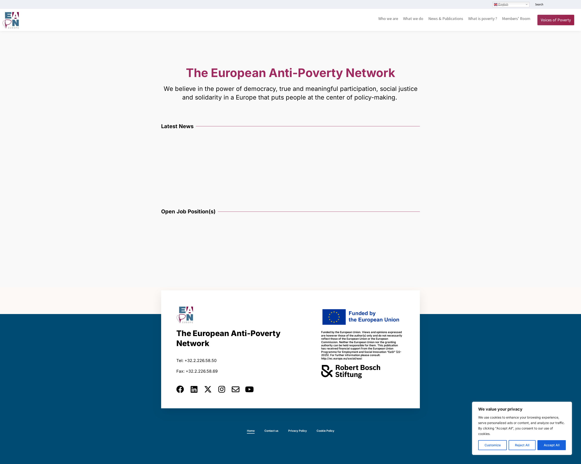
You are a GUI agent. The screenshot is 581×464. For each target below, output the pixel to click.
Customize (493, 445)
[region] (522, 428)
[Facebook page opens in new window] (558, 5)
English (502, 4)
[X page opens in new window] (564, 5)
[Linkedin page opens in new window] (551, 5)
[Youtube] (249, 389)
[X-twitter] (208, 389)
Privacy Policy (297, 430)
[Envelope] (235, 389)
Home (251, 430)
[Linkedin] (194, 389)
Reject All (522, 445)
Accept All (552, 445)
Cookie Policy (325, 430)
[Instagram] (222, 389)
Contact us (271, 430)
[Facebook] (180, 389)
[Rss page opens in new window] (571, 5)
